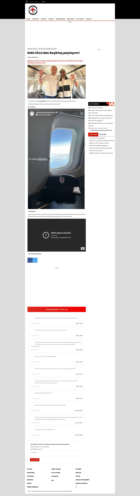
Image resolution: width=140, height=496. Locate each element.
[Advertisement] (70, 34)
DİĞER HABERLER (60, 19)
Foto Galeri (103, 134)
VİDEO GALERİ (70, 19)
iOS (52, 480)
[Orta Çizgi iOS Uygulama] (102, 18)
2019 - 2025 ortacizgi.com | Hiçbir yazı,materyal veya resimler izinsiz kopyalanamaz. (50, 491)
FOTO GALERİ (80, 19)
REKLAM (78, 473)
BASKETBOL (35, 19)
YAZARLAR (88, 19)
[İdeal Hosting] (76, 487)
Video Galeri (93, 134)
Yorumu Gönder (35, 460)
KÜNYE (78, 476)
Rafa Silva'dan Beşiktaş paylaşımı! (48, 49)
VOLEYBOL (44, 19)
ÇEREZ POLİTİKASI (82, 483)
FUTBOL (28, 19)
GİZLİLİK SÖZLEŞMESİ (82, 480)
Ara (43, 1)
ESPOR (29, 483)
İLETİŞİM (78, 469)
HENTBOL (51, 19)
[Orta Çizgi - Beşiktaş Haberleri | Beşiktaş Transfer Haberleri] (32, 15)
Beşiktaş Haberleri (33, 49)
